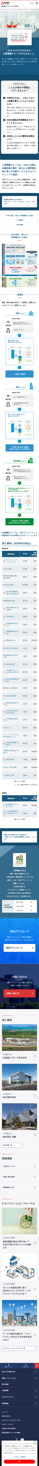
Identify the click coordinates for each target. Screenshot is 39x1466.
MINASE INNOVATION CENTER (12, 712)
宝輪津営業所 (10, 759)
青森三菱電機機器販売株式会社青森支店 (12, 593)
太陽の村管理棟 (11, 696)
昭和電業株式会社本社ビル (10, 656)
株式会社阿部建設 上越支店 (12, 743)
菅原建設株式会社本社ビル (12, 624)
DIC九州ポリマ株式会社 (10, 648)
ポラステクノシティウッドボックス (12, 561)
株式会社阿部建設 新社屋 (12, 680)
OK (19, 1461)
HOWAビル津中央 (8, 767)
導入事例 (20, 225)
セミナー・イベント (7, 1424)
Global (32, 3)
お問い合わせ (6, 1416)
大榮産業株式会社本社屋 (12, 632)
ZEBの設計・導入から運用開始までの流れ (20, 215)
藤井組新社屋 (10, 664)
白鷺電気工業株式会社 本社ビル (11, 751)
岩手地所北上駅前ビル (12, 720)
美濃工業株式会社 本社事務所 (12, 608)
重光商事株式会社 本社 (12, 704)
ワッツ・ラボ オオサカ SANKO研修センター (11, 736)
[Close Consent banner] (35, 1442)
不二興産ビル (7, 775)
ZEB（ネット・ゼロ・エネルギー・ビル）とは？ (17, 202)
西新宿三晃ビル (11, 640)
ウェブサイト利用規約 (20, 1456)
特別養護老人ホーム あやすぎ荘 (12, 805)
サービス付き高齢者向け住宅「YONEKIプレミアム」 (10, 813)
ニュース (4, 1412)
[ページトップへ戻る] (37, 1365)
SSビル (8, 727)
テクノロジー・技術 (9, 1237)
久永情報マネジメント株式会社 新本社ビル (12, 672)
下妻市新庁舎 (10, 616)
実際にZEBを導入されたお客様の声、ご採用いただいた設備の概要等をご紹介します (17, 837)
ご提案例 (20, 220)
